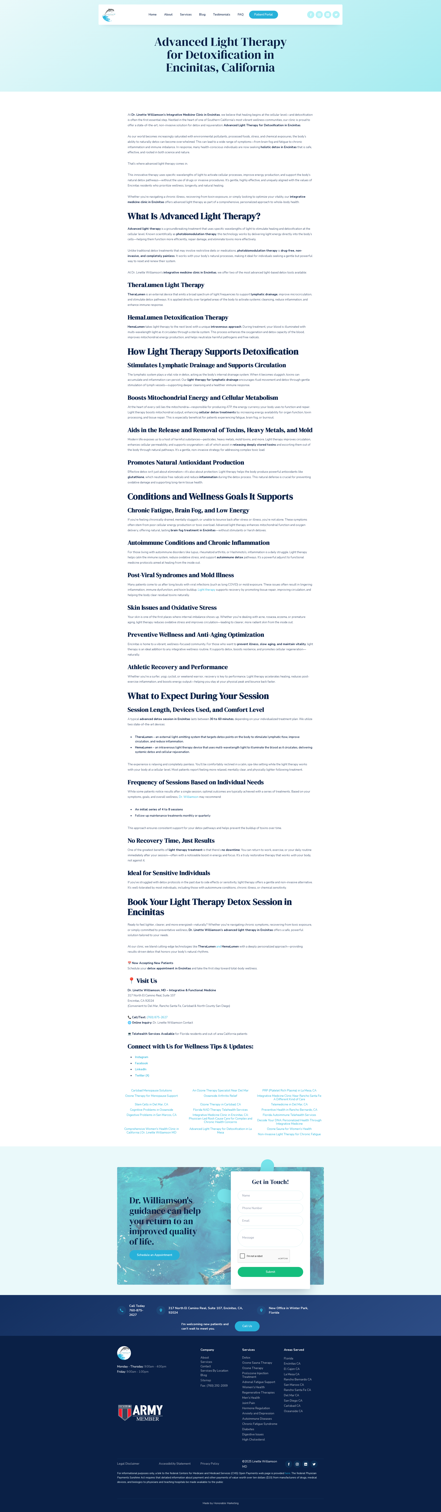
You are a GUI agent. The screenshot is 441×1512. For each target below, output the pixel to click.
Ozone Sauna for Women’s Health (289, 1129)
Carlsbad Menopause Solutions (151, 1090)
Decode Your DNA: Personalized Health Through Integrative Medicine (289, 1122)
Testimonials (221, 15)
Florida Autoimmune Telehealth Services (289, 1115)
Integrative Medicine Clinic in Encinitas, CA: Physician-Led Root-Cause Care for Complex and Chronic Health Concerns (220, 1118)
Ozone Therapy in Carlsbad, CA (220, 1104)
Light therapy (206, 590)
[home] (109, 14)
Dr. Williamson (188, 797)
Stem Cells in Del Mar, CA (151, 1104)
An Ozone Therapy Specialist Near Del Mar (220, 1090)
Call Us (247, 1326)
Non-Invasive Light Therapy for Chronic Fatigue (289, 1134)
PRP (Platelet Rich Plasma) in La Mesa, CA (289, 1090)
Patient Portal (263, 15)
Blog (202, 15)
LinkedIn (140, 1069)
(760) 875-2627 (157, 1017)
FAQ (241, 15)
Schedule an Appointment (154, 1255)
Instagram (141, 1057)
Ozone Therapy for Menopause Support (151, 1096)
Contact (206, 1366)
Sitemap (206, 1380)
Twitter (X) (142, 1076)
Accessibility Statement (175, 1464)
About (168, 15)
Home (153, 15)
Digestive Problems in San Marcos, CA (152, 1115)
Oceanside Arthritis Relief (220, 1096)
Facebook (141, 1063)
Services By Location (214, 1371)
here (287, 1473)
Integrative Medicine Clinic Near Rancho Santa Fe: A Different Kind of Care (289, 1097)
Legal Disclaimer (128, 1464)
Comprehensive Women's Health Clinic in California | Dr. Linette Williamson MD (151, 1130)
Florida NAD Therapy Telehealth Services (220, 1110)
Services (186, 15)
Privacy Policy (210, 1464)
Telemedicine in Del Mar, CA (289, 1104)
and (218, 947)
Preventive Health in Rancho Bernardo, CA (289, 1110)
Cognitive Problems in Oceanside (151, 1110)
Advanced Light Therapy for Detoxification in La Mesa (220, 1130)
